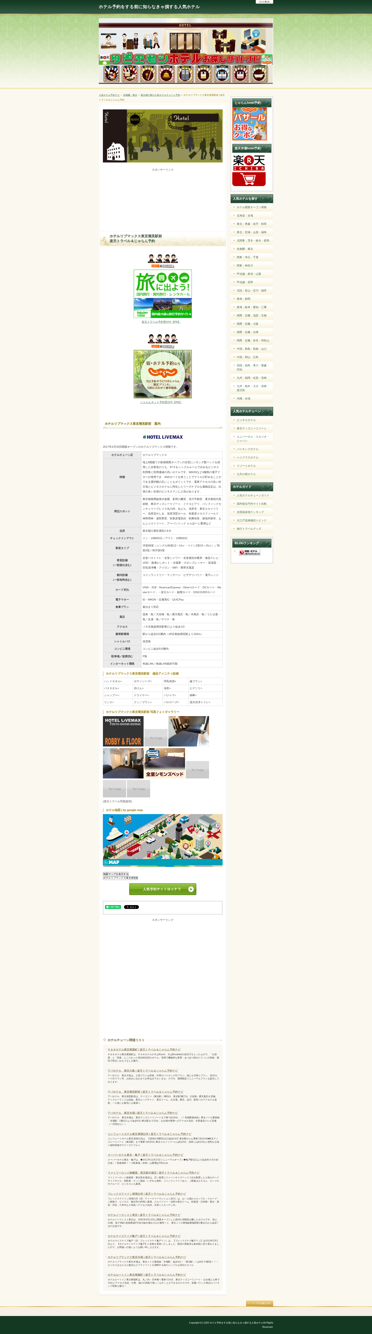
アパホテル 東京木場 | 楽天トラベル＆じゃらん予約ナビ (143, 1112)
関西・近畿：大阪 (247, 323)
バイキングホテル (247, 449)
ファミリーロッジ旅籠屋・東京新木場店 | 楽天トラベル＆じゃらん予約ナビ (154, 1172)
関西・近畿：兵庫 (247, 332)
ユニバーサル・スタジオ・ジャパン (253, 438)
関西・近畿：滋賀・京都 (252, 315)
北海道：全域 (245, 215)
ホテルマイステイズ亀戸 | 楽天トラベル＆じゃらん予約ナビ (144, 1236)
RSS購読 (264, 2)
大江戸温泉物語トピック (252, 520)
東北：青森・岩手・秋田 (252, 223)
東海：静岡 (243, 298)
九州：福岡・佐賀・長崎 (252, 377)
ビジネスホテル (246, 420)
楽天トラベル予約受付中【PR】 (161, 321)
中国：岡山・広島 (247, 357)
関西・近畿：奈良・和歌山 (253, 340)
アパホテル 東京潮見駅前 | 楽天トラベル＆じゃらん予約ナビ (145, 1091)
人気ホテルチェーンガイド (253, 495)
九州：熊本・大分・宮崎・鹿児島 (253, 388)
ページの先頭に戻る (259, 1303)
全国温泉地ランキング (250, 512)
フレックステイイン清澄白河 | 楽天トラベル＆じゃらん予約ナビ (147, 1193)
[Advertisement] (163, 199)
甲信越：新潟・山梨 (249, 273)
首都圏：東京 (245, 248)
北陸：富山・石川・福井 (252, 290)
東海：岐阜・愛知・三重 (252, 307)
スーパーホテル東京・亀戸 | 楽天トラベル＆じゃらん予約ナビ (145, 1154)
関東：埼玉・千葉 (247, 257)
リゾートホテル (246, 465)
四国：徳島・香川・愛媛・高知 (253, 367)
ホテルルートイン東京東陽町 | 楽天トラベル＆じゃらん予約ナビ (147, 1274)
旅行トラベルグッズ (249, 528)
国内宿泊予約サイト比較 (252, 503)
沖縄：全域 (243, 398)
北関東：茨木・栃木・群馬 (253, 240)
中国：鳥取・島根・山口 (252, 348)
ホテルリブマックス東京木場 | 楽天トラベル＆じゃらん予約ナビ (147, 1257)
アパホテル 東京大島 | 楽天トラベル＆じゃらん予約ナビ (143, 1070)
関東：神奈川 (245, 265)
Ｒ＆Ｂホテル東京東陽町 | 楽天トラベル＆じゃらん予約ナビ (144, 1049)
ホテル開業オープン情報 (252, 207)
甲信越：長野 (245, 282)
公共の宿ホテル (246, 474)
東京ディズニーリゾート (252, 428)
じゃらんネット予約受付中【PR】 (161, 402)
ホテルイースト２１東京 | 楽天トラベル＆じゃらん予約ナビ (144, 1214)
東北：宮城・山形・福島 (252, 232)
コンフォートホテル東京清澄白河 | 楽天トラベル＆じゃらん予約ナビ (149, 1134)
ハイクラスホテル (247, 457)
